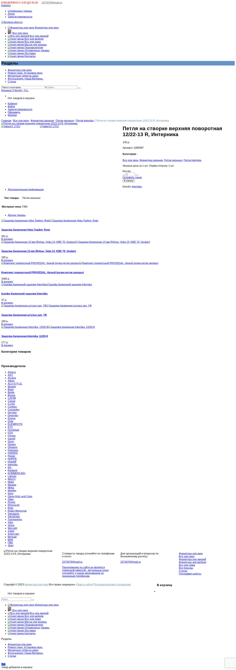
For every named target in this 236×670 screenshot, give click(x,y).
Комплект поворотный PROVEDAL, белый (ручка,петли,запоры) (42, 272)
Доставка (30, 53)
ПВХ (10, 542)
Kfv (9, 467)
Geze (11, 441)
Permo (11, 502)
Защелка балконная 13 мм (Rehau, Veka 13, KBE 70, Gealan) (38, 251)
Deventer (13, 415)
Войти (11, 106)
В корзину (129, 180)
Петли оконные (65, 120)
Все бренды (186, 568)
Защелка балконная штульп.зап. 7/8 (24, 315)
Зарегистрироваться (20, 16)
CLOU (11, 404)
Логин (11, 14)
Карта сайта (85, 584)
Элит (10, 545)
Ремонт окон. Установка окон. (25, 73)
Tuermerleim (15, 519)
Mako (11, 482)
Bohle (11, 392)
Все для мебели (34, 39)
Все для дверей (38, 36)
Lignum (12, 476)
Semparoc (13, 513)
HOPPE (12, 458)
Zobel (11, 531)
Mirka (11, 487)
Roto (10, 508)
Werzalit (12, 528)
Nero (10, 493)
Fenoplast (13, 430)
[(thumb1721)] (39, 123)
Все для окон (20, 33)
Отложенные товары (36, 50)
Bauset (12, 386)
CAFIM (12, 398)
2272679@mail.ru (52, 2)
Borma (11, 395)
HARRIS (13, 453)
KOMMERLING (16, 473)
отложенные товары (20, 11)
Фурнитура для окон (46, 27)
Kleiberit (12, 470)
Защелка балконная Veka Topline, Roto (25, 229)
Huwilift (12, 461)
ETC (10, 427)
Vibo (10, 522)
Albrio (11, 380)
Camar (11, 401)
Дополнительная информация (26, 189)
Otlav (11, 499)
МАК (10, 539)
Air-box (12, 378)
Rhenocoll (13, 505)
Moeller (12, 490)
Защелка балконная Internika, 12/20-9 (24, 336)
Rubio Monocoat (17, 510)
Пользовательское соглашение (112, 584)
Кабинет (6, 5)
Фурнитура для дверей (192, 559)
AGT (10, 375)
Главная (6, 120)
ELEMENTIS (15, 424)
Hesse (11, 456)
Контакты (30, 56)
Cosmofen (13, 409)
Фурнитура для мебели (192, 562)
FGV (10, 432)
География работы (190, 573)
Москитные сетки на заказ (23, 75)
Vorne (11, 525)
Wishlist (12, 115)
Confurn (12, 406)
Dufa (10, 421)
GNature (12, 447)
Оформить (14, 112)
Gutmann (13, 450)
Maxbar (12, 484)
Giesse (12, 444)
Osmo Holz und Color (20, 496)
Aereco (12, 372)
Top (3, 664)
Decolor (12, 412)
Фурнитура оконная (42, 120)
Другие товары (17, 215)
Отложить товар (132, 177)
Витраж (12, 536)
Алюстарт (13, 534)
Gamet (11, 438)
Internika (137, 186)
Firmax (12, 435)
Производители (33, 47)
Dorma (11, 418)
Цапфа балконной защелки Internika (24, 293)
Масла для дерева (35, 44)
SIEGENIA (14, 516)
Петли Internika (85, 120)
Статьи (12, 81)
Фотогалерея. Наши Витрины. (25, 78)
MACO (11, 479)
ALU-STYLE (15, 383)
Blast (10, 389)
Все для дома (32, 41)
